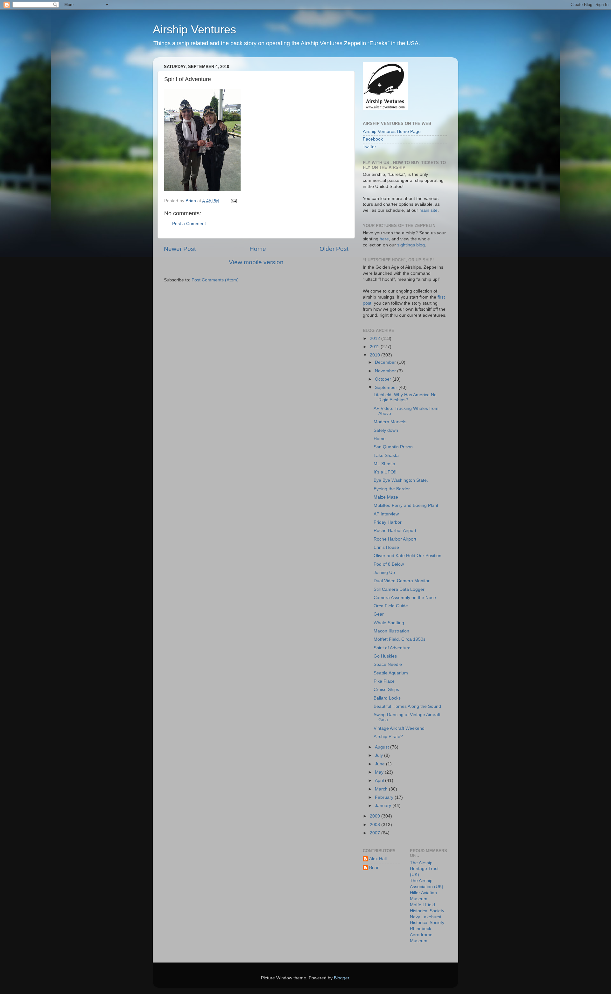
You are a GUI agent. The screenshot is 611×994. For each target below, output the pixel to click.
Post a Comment (189, 223)
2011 (375, 346)
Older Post (334, 248)
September (386, 387)
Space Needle (388, 664)
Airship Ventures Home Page (392, 131)
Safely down (386, 430)
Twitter (369, 146)
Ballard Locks (387, 698)
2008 (375, 824)
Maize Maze (386, 497)
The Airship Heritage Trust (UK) (424, 868)
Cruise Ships (386, 689)
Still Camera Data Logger (399, 589)
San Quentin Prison (393, 447)
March (382, 789)
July (379, 755)
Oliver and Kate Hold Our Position (407, 555)
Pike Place (384, 681)
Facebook (373, 139)
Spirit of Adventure (392, 647)
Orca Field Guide (391, 606)
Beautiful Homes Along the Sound (407, 706)
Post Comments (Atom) (215, 280)
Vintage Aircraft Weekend (399, 728)
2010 (375, 355)
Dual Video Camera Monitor (402, 580)
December (386, 362)
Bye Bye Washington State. (401, 480)
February (385, 797)
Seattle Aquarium (391, 673)
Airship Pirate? (388, 736)
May (380, 772)
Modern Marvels (390, 421)
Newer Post (180, 248)
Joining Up (384, 572)
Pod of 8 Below (389, 564)
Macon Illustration (391, 631)
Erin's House (386, 547)
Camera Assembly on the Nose (405, 597)
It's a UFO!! (385, 472)
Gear (379, 614)
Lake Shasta (386, 455)
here (384, 239)
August (382, 747)
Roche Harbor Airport (395, 530)
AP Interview (386, 514)
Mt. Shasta (384, 463)
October (383, 379)
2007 (375, 833)
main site (428, 210)
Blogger (341, 978)
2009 (375, 816)
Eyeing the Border (392, 489)
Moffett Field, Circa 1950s (399, 639)
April (380, 780)
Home (257, 248)
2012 (375, 338)
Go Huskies (385, 656)
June (380, 764)
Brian (374, 867)
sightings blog (411, 245)
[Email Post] (233, 200)
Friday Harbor (388, 522)
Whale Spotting (389, 622)
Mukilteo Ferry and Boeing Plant (406, 505)
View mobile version (256, 262)
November (386, 371)
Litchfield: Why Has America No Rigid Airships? (405, 397)
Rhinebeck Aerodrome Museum (421, 934)
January (383, 805)
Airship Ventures (194, 29)
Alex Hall (378, 858)
